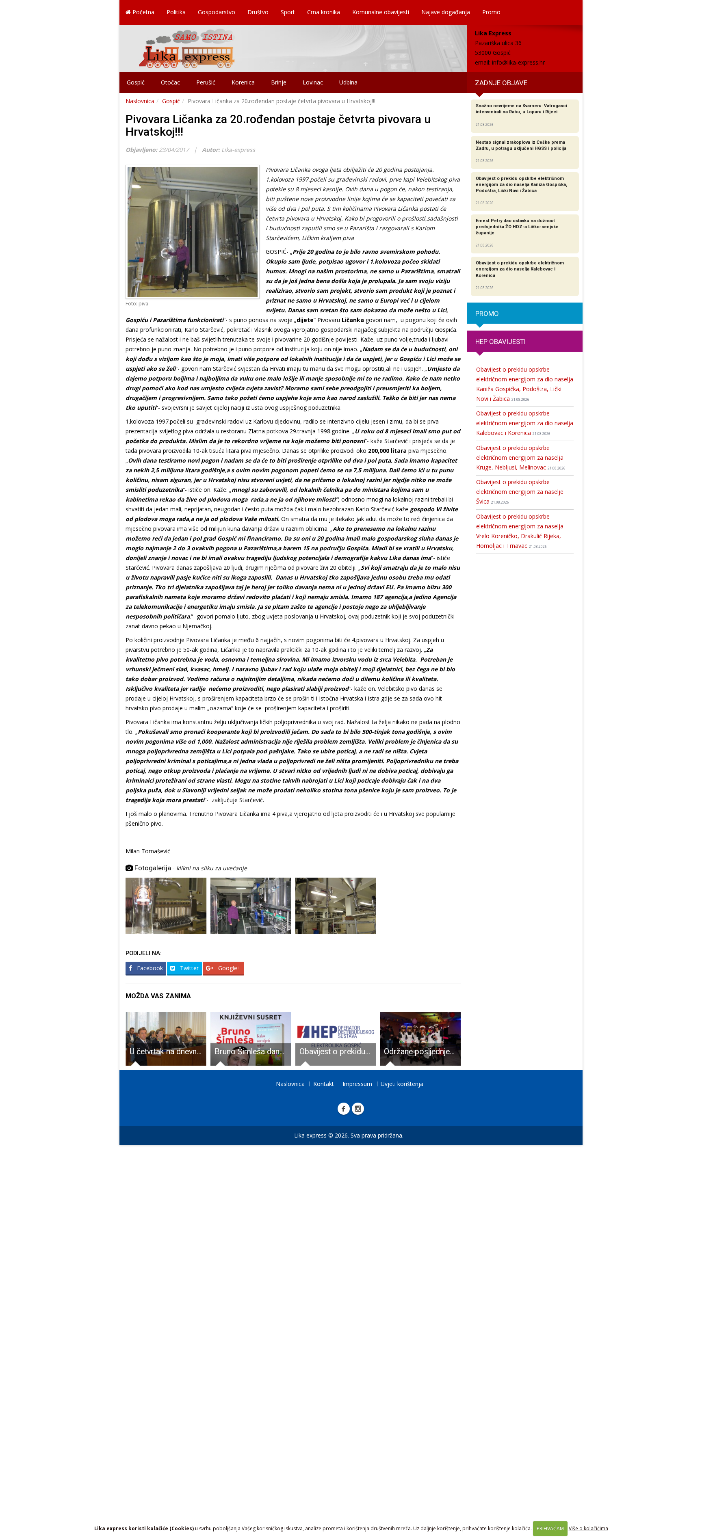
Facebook (149, 968)
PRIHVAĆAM (550, 1528)
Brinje (278, 82)
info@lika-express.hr (518, 62)
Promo (491, 12)
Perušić (205, 82)
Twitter (188, 968)
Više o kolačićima (588, 1528)
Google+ (229, 968)
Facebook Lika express (344, 1109)
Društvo (258, 12)
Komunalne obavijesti (380, 12)
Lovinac (313, 82)
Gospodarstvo (216, 12)
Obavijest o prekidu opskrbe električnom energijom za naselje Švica (519, 491)
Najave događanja (445, 12)
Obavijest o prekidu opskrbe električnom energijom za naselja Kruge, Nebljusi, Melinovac (521, 457)
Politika (176, 12)
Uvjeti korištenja (402, 1084)
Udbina (348, 82)
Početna (142, 12)
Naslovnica (140, 101)
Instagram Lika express (358, 1109)
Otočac (170, 82)
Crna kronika (323, 12)
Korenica (243, 82)
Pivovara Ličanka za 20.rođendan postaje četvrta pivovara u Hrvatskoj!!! (278, 125)
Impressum (357, 1084)
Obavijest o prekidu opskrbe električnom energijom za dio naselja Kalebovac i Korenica (524, 423)
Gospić (136, 82)
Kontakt (323, 1084)
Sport (288, 12)
